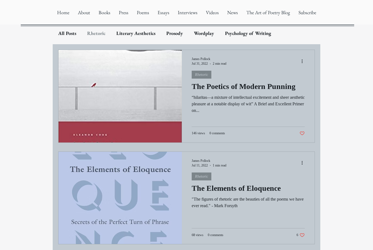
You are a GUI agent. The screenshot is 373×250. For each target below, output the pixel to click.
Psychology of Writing (248, 33)
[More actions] (304, 61)
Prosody (174, 33)
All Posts (67, 33)
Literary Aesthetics (135, 33)
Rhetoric (96, 33)
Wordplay (204, 33)
